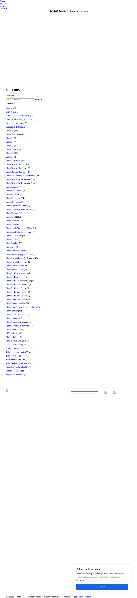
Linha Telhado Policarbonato (18, 326)
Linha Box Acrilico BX (16, 164)
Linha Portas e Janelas (15, 303)
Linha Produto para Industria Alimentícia (23, 307)
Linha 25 (10, 145)
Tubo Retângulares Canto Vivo (19, 363)
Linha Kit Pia (11, 239)
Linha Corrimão (12, 194)
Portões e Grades (13, 348)
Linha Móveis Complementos (18, 254)
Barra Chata (11, 112)
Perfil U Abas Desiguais (16, 344)
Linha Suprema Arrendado (17, 322)
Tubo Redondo (12, 356)
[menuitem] (2, 1)
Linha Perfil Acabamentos (17, 273)
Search (38, 100)
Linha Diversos (12, 202)
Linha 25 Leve (12, 149)
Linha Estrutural (13, 213)
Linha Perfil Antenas (14, 277)
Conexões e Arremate (15, 123)
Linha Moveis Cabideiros (16, 251)
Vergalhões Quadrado (15, 371)
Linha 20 (10, 138)
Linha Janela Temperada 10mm (19, 228)
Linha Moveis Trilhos (15, 266)
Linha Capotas (12, 187)
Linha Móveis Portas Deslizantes (20, 258)
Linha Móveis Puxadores (16, 262)
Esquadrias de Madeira (15, 127)
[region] (102, 578)
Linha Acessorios (13, 160)
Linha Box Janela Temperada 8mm (20, 175)
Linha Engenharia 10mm (16, 206)
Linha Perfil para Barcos (16, 288)
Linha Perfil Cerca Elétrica (17, 284)
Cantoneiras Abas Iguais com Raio (20, 119)
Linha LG (10, 247)
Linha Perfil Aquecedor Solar (18, 281)
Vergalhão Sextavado (15, 367)
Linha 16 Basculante (14, 134)
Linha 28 (10, 153)
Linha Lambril (12, 243)
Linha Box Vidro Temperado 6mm (20, 179)
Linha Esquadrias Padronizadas (19, 209)
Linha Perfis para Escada (16, 292)
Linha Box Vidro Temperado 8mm (20, 183)
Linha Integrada (12, 224)
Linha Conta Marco (14, 191)
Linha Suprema (12, 318)
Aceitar (102, 587)
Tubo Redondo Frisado (15, 359)
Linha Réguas (12, 311)
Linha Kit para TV (14, 236)
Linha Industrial (12, 221)
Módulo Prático (12, 337)
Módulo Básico (12, 333)
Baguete (9, 108)
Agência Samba (84, 597)
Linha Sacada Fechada (15, 314)
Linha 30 (10, 157)
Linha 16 (10, 130)
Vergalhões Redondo (15, 374)
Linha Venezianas (13, 329)
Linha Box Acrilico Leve (16, 168)
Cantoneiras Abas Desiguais (18, 115)
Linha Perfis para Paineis (16, 296)
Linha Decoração (13, 198)
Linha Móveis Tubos (14, 269)
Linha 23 (10, 142)
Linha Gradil (11, 217)
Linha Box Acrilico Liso (16, 172)
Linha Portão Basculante (16, 299)
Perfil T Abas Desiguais (16, 341)
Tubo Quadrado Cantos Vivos (18, 352)
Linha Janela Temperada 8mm (18, 232)
